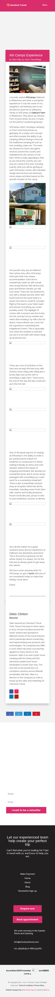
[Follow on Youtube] (16, 697)
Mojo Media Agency (29, 990)
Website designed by (14, 990)
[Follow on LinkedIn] (11, 697)
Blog (27, 886)
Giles (14, 60)
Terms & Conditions (26, 985)
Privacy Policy (39, 985)
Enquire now (27, 908)
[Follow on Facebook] (11, 691)
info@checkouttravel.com (26, 942)
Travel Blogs (35, 60)
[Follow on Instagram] (16, 691)
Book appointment (27, 919)
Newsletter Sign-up (27, 891)
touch (31, 573)
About (27, 882)
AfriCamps (31, 97)
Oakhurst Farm (38, 113)
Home (28, 878)
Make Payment (27, 874)
